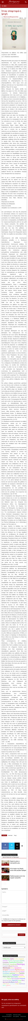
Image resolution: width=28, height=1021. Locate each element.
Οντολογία (6, 973)
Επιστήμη (21, 964)
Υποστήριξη (9, 1014)
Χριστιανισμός (7, 980)
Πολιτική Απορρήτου (7, 1016)
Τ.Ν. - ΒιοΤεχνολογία (5, 864)
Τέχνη (9, 978)
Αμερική (21, 959)
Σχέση (4, 978)
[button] (2, 2)
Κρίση (17, 969)
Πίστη (17, 973)
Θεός (12, 968)
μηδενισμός (6, 984)
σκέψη (17, 983)
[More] (22, 846)
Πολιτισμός (14, 977)
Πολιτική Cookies (17, 1014)
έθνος (23, 980)
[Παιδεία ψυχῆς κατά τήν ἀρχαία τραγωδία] (5, 877)
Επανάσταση (13, 964)
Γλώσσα (10, 961)
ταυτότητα (22, 983)
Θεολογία (4, 872)
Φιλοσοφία (4, 879)
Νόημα (22, 971)
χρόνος (8, 985)
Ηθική (10, 966)
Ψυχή (15, 835)
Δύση (22, 960)
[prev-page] (3, 883)
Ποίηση (21, 975)
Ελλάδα (20, 962)
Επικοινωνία (23, 1016)
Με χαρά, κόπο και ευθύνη (10, 999)
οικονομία (12, 983)
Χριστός (15, 980)
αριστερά (5, 982)
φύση (4, 985)
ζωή (16, 982)
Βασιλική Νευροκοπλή (11, 17)
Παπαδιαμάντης (7, 975)
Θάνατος (15, 966)
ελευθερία (11, 982)
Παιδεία (21, 973)
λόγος (19, 982)
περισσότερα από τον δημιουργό (10, 857)
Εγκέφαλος (6, 962)
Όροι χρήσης (16, 1016)
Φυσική (22, 978)
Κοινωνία (11, 970)
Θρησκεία (17, 968)
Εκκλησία (12, 962)
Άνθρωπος (6, 959)
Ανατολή (5, 960)
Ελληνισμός (6, 964)
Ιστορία (5, 970)
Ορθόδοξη (12, 973)
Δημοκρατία (16, 961)
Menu (5, 6)
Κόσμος (22, 970)
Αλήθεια (16, 959)
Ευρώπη (5, 966)
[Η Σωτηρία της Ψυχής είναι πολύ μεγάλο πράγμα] (5, 870)
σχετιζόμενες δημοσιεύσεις (9, 855)
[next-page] (5, 883)
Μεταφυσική (6, 971)
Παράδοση (15, 975)
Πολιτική (6, 977)
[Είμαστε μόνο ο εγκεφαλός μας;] (5, 863)
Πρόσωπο (21, 977)
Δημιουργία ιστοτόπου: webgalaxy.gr (14, 1019)
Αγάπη (12, 959)
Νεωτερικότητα (15, 971)
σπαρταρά (10, 835)
